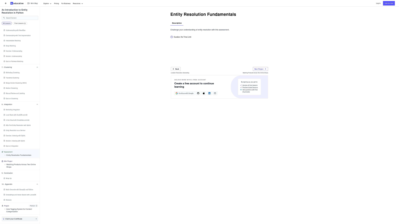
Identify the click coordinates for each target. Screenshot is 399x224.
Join (389, 3)
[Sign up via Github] (198, 93)
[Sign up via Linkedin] (209, 93)
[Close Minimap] (40, 14)
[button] (20, 67)
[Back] (5, 3)
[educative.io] (16, 3)
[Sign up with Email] (215, 93)
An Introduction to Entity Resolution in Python (15, 11)
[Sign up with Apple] (203, 93)
